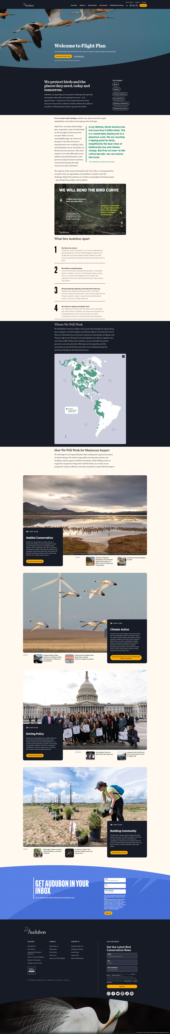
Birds (115, 84)
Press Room (53, 952)
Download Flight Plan (63, 56)
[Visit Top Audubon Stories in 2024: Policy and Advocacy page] (101, 755)
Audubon (28, 4)
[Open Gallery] (123, 356)
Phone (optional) (109, 890)
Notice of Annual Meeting (36, 957)
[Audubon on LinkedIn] (122, 993)
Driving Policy (119, 99)
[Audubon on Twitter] (118, 993)
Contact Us (52, 955)
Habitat (116, 89)
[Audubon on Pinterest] (132, 993)
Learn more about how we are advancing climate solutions (126, 657)
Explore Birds (92, 5)
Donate (143, 5)
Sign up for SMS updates (57, 958)
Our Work (74, 5)
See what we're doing (35, 561)
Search (127, 5)
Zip (106, 884)
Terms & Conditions (114, 908)
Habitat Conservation (39, 537)
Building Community (121, 103)
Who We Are (32, 946)
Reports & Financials (34, 960)
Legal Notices (50, 980)
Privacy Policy (111, 896)
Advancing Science (120, 108)
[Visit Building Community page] (85, 807)
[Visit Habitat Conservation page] (85, 515)
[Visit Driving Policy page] (85, 710)
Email (106, 879)
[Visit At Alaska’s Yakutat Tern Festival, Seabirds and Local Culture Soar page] (80, 853)
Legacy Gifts (75, 955)
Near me (135, 5)
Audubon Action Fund (35, 963)
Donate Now (75, 952)
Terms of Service (121, 896)
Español (144, 2)
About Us (82, 5)
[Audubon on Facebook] (113, 993)
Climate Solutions (120, 94)
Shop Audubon (129, 2)
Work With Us (53, 946)
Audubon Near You (77, 946)
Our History (31, 949)
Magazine (137, 2)
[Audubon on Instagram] (108, 993)
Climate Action (119, 629)
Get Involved (103, 5)
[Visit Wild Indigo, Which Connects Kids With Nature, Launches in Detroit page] (48, 853)
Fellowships (53, 949)
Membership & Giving (116, 5)
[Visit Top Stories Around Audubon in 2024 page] (132, 561)
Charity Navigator (32, 970)
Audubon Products (77, 949)
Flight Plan (33, 531)
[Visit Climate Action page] (85, 613)
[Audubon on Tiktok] (127, 993)
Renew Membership (77, 958)
